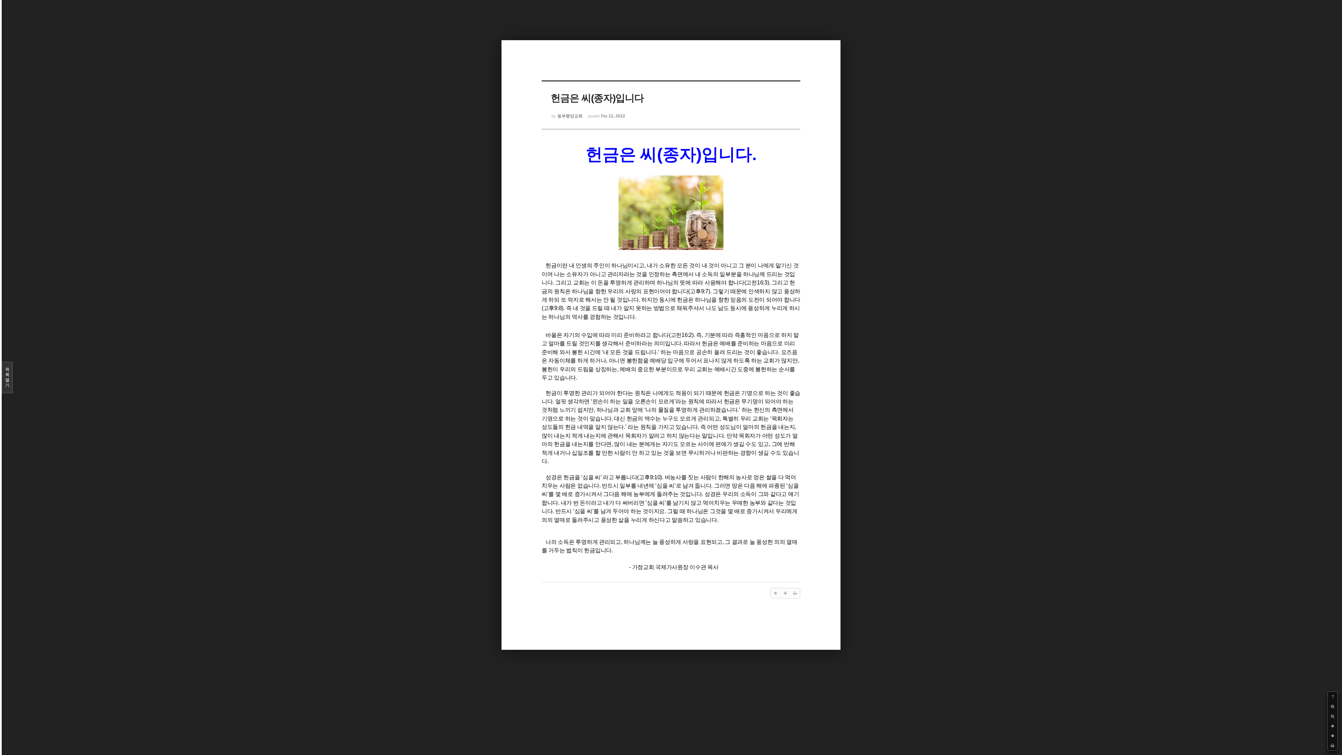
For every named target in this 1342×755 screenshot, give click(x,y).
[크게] (1332, 706)
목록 (7, 377)
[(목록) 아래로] (1332, 736)
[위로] (1332, 726)
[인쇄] (1332, 745)
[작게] (1332, 716)
